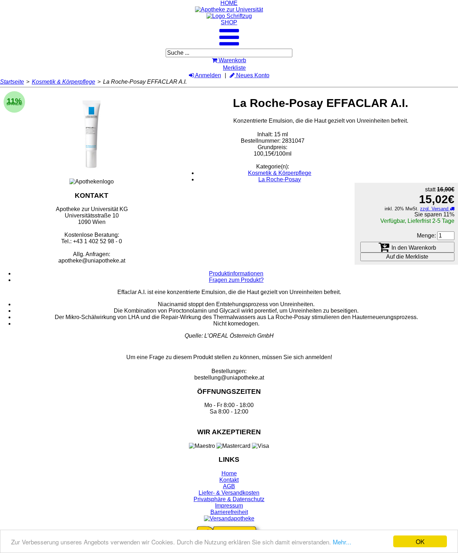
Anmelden (207, 75)
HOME (229, 3)
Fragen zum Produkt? (236, 280)
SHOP (229, 22)
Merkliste (234, 68)
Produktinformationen (236, 273)
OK (420, 541)
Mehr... (342, 541)
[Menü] (229, 43)
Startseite (12, 82)
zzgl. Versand (435, 208)
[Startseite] (229, 9)
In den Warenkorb (413, 248)
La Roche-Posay (279, 179)
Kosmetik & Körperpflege (63, 82)
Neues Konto (252, 75)
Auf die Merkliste (407, 257)
